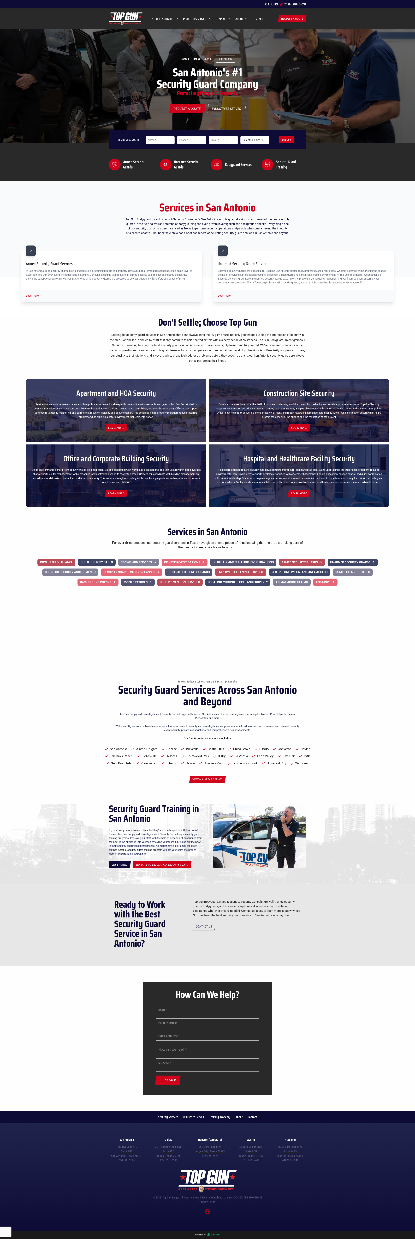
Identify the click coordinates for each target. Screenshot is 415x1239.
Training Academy (219, 1117)
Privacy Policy (207, 1201)
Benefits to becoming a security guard (162, 864)
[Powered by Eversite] (214, 1234)
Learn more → (34, 295)
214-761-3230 (168, 1160)
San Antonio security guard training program (137, 849)
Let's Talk (168, 1080)
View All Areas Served (207, 779)
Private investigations (182, 562)
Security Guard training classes (129, 572)
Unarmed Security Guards (350, 562)
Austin (207, 59)
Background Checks (95, 582)
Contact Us (204, 926)
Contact (258, 19)
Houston (184, 59)
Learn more (116, 427)
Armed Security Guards (300, 562)
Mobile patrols (136, 582)
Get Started (120, 864)
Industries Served (226, 109)
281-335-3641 (210, 1155)
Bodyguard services (136, 562)
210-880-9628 (126, 1160)
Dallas (196, 59)
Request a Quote (187, 109)
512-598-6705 (251, 1160)
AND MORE (323, 582)
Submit (286, 139)
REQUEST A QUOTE (292, 18)
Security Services (168, 1117)
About (239, 1117)
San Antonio (225, 58)
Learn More (299, 493)
